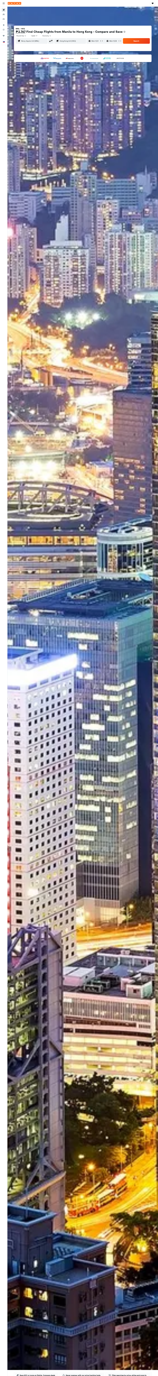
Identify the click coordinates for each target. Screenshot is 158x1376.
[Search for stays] (3, 14)
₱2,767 (20, 32)
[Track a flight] (3, 29)
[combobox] (21, 36)
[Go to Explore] (3, 25)
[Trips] (3, 36)
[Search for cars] (3, 19)
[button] (3, 3)
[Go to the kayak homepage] (14, 3)
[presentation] (124, 32)
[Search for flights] (3, 10)
